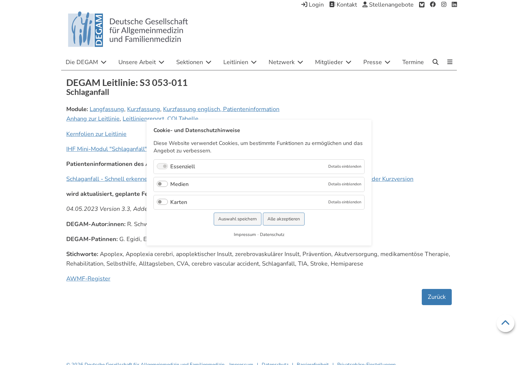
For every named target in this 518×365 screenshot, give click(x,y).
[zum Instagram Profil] (443, 5)
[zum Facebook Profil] (433, 5)
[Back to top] (505, 323)
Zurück (437, 297)
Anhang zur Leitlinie (93, 119)
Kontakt (346, 5)
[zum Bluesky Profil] (421, 5)
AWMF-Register (88, 279)
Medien (179, 184)
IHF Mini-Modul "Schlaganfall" (106, 149)
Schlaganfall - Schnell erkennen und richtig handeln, (135, 179)
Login (315, 5)
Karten (178, 201)
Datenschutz (272, 234)
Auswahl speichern (237, 219)
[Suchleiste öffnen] (436, 62)
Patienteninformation (251, 109)
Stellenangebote (391, 5)
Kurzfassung (143, 109)
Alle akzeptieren (283, 219)
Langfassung (107, 109)
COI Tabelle (182, 119)
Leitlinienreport (143, 119)
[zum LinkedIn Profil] (454, 5)
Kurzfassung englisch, (193, 109)
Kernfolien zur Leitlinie (96, 134)
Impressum (245, 234)
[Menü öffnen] (449, 62)
